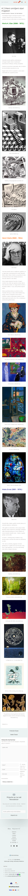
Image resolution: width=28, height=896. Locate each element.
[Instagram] (11, 846)
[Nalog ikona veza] (22, 2)
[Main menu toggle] (25, 2)
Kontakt (14, 840)
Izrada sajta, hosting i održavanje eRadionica (14, 861)
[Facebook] (14, 846)
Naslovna (14, 831)
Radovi (14, 833)
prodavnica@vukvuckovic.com (14, 876)
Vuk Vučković (17, 859)
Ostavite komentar (5, 13)
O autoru (14, 835)
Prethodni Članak (14, 731)
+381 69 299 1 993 (13, 874)
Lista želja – (15, 842)
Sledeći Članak (14, 734)
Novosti (12, 13)
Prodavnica (14, 838)
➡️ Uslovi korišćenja (14, 855)
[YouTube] (16, 846)
